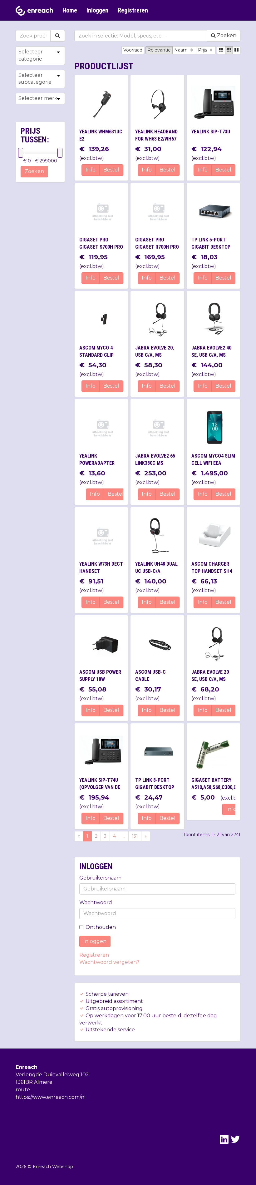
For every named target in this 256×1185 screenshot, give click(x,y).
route (23, 1090)
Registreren (133, 10)
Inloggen (97, 10)
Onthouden (101, 927)
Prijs (203, 50)
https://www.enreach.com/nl (51, 1097)
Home (69, 10)
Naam (181, 50)
